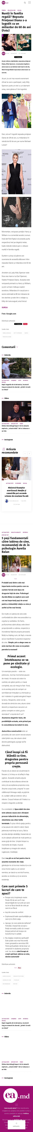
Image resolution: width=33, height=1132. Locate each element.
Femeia (4, 10)
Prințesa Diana (7, 336)
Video (21, 423)
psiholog (16, 980)
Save (25, 510)
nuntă (26, 333)
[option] (16, 486)
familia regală (7, 333)
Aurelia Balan (7, 976)
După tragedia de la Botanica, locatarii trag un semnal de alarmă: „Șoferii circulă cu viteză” (16, 387)
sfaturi (15, 983)
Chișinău (13, 380)
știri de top (14, 423)
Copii (19, 380)
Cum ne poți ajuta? (10, 1108)
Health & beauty (16, 532)
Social (19, 10)
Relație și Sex (11, 10)
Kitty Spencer (18, 333)
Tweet (15, 578)
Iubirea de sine (7, 980)
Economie (18, 483)
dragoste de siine (18, 976)
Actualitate (5, 380)
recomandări (6, 983)
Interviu (25, 380)
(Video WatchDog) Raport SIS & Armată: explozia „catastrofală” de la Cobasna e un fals (15, 428)
